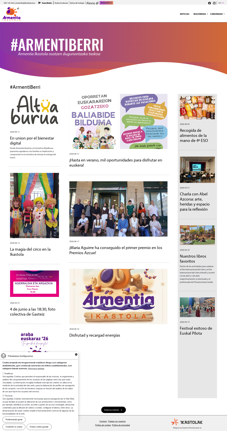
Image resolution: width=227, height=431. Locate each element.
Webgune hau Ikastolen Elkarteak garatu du (187, 428)
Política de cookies (103, 425)
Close (76, 354)
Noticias (184, 14)
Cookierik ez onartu (14, 427)
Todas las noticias (111, 410)
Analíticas (9, 373)
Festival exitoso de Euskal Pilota (196, 330)
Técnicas (9, 396)
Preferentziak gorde (14, 419)
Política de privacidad (121, 425)
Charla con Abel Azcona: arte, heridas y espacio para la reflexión (195, 201)
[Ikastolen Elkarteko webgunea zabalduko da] (187, 422)
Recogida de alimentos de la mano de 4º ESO (194, 135)
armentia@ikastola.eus (25, 3)
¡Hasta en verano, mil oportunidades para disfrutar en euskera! (115, 162)
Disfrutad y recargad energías (94, 335)
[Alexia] (92, 3)
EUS (220, 3)
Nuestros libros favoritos (193, 258)
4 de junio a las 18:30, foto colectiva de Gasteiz (32, 311)
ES (223, 3)
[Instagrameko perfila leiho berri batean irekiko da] (214, 2)
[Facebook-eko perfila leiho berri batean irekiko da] (209, 2)
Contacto (103, 421)
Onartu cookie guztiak (39, 427)
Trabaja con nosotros (117, 421)
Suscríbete (47, 3)
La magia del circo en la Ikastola (30, 251)
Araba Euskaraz (61, 3)
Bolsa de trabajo (77, 3)
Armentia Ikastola (11, 8)
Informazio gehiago (36, 368)
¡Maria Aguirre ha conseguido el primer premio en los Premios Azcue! (115, 250)
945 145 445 (9, 3)
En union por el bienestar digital (32, 140)
